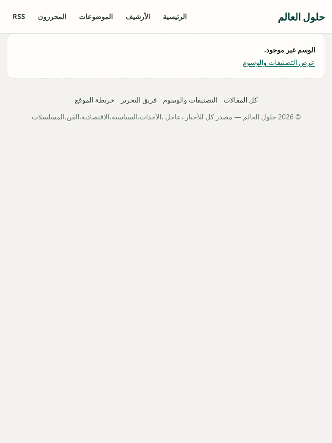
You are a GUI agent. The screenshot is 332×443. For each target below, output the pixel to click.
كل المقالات (240, 100)
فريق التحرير (139, 100)
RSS (19, 16)
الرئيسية (175, 16)
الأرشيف (138, 16)
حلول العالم (301, 16)
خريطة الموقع (95, 100)
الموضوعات (96, 16)
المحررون (52, 16)
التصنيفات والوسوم (190, 100)
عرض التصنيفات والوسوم (279, 62)
